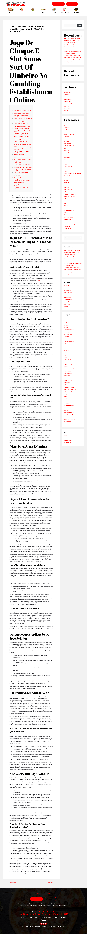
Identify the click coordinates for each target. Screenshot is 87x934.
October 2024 (67, 101)
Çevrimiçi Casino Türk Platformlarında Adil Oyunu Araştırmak (70, 47)
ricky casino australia (69, 210)
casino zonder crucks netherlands (72, 173)
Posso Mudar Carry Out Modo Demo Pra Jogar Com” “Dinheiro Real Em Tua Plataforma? (23, 169)
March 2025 (67, 90)
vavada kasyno (68, 221)
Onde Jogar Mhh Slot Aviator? (21, 115)
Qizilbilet (66, 205)
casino (65, 162)
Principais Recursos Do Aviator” (21, 128)
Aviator (65, 148)
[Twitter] (43, 924)
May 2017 (66, 110)
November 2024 (68, 99)
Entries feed (67, 438)
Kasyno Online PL (68, 178)
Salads (33, 13)
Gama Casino (67, 175)
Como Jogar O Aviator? (20, 117)
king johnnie (67, 180)
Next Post (51, 882)
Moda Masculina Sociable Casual (22, 126)
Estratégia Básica (18, 179)
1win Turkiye (67, 136)
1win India (66, 132)
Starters (21, 13)
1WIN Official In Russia (69, 134)
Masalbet (66, 182)
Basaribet (66, 152)
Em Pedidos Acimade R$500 (21, 133)
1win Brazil (66, 129)
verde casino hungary (69, 224)
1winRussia (66, 141)
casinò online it (67, 171)
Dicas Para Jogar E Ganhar (20, 121)
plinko (65, 203)
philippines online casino (70, 198)
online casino (67, 187)
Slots (65, 212)
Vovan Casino (67, 226)
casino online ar (68, 169)
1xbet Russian (67, 143)
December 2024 (68, 97)
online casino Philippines (70, 194)
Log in (65, 435)
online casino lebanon (69, 192)
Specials (76, 12)
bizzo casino (67, 157)
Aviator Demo (17, 177)
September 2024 (68, 104)
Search (65, 22)
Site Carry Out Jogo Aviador (21, 138)
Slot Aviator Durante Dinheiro (21, 143)
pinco (65, 201)
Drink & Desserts (65, 13)
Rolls (54, 13)
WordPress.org (67, 442)
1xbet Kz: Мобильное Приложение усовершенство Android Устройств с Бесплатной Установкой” (72, 40)
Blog (65, 159)
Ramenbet (66, 208)
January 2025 (67, 94)
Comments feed (68, 440)
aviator (38, 280)
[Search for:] (73, 237)
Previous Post (12, 882)
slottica (66, 215)
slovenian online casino (70, 217)
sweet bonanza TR (68, 219)
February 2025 (67, 92)
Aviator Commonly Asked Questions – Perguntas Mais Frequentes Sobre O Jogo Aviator (23, 161)
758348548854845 (69, 146)
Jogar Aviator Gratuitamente (21, 172)
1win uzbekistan (68, 139)
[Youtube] (46, 924)
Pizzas (11, 13)
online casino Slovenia (69, 196)
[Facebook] (41, 924)
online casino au (68, 189)
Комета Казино (67, 228)
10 (64, 125)
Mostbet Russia (68, 185)
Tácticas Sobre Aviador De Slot (21, 113)
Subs (43, 13)
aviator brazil (13, 34)
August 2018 (67, 108)
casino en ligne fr (68, 164)
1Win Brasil (66, 127)
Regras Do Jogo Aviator (20, 154)
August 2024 (67, 106)
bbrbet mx (66, 155)
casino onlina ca (68, 166)
